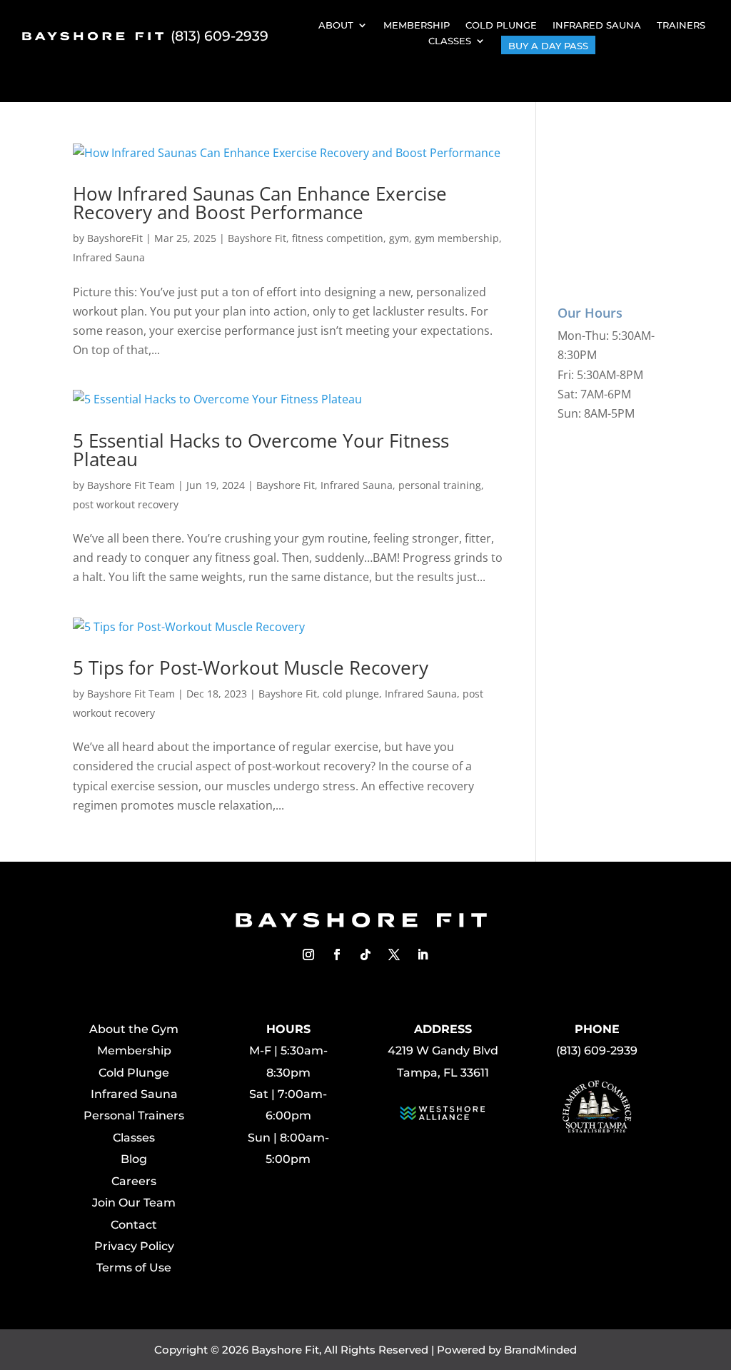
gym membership (457, 238)
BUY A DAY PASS (548, 45)
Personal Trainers (134, 1115)
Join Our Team (134, 1202)
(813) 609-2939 (219, 36)
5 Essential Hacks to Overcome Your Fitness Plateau (261, 450)
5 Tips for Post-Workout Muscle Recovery (250, 667)
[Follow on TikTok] (365, 954)
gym (399, 238)
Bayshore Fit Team (131, 485)
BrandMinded (540, 1349)
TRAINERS (681, 25)
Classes (134, 1137)
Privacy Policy (134, 1246)
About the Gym (133, 1029)
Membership (134, 1050)
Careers (133, 1181)
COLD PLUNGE (501, 25)
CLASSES (449, 41)
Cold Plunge (134, 1072)
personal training (439, 485)
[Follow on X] (394, 954)
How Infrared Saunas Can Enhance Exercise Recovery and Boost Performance (260, 203)
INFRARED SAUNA (597, 25)
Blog (134, 1159)
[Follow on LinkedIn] (422, 954)
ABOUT (335, 25)
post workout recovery (125, 504)
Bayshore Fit (257, 238)
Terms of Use (133, 1267)
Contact (134, 1225)
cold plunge (351, 693)
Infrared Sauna (109, 257)
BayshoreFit (115, 238)
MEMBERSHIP (416, 25)
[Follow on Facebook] (337, 954)
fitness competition (337, 238)
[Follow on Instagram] (308, 954)
